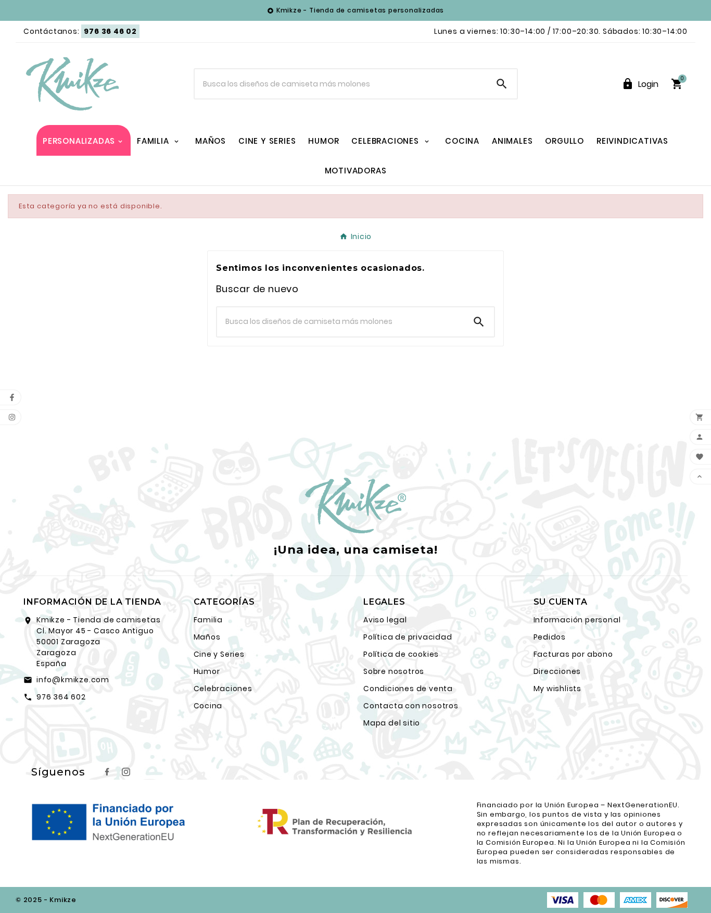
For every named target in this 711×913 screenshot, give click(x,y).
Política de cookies (401, 654)
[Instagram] (126, 772)
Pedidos (550, 637)
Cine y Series (219, 654)
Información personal (577, 620)
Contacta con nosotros (411, 706)
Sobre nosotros (393, 671)
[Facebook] (107, 772)
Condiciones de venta (408, 688)
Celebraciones (223, 688)
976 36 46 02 (110, 31)
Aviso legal (385, 620)
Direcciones (557, 671)
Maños (207, 637)
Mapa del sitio (391, 723)
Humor (207, 671)
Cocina (208, 706)
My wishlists (558, 688)
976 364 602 (61, 697)
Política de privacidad (407, 637)
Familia (208, 620)
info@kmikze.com (72, 679)
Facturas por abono (573, 654)
